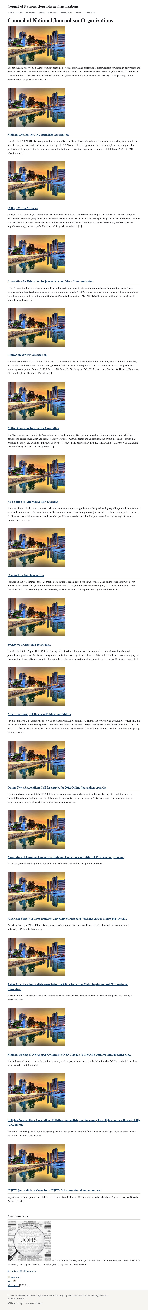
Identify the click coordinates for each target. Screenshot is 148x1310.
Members (30, 12)
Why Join (53, 12)
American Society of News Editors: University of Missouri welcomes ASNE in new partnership (67, 918)
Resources (66, 12)
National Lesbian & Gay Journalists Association (38, 134)
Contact (90, 12)
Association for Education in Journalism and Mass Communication (50, 281)
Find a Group (15, 12)
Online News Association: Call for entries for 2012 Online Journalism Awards (57, 787)
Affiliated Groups (15, 1303)
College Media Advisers (23, 208)
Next (10, 1281)
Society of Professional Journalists (29, 644)
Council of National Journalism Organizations (43, 6)
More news (13, 1285)
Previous (15, 1277)
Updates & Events (34, 1303)
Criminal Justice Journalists (26, 575)
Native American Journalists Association (33, 428)
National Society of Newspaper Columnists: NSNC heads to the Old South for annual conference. (69, 1054)
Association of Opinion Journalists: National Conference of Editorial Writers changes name (66, 857)
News (41, 12)
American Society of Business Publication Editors (39, 714)
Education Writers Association (27, 355)
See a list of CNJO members (22, 1271)
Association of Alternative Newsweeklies (33, 501)
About (79, 12)
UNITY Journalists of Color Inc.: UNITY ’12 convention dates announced (55, 1190)
